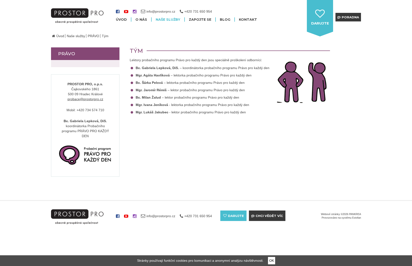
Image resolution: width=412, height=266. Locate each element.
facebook (117, 13)
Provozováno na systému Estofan (341, 217)
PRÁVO (93, 36)
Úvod (60, 36)
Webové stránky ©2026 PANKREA (341, 214)
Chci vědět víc (269, 216)
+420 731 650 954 (198, 11)
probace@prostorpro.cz (85, 99)
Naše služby (76, 36)
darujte (320, 23)
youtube (126, 13)
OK (271, 260)
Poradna (350, 17)
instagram (134, 13)
